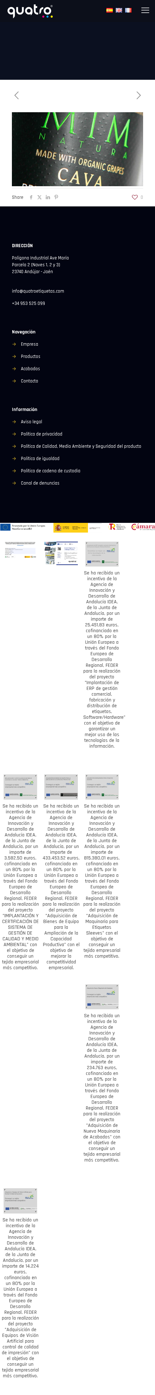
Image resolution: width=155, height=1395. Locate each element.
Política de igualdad (40, 459)
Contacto (29, 381)
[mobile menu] (145, 11)
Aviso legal (31, 422)
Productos (30, 356)
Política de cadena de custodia (50, 471)
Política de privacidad (41, 434)
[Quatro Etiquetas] (30, 11)
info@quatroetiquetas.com (38, 291)
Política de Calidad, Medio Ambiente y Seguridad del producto (81, 446)
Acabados (30, 369)
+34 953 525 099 (28, 303)
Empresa (29, 344)
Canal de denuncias (40, 483)
